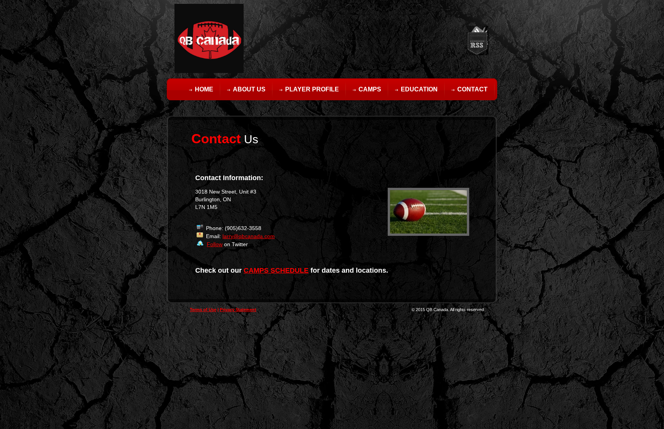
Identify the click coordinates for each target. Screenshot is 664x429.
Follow (214, 244)
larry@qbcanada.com (248, 236)
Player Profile (312, 89)
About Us (249, 89)
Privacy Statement (238, 309)
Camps (370, 89)
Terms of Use (203, 309)
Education (419, 89)
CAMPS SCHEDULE (276, 270)
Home (204, 89)
